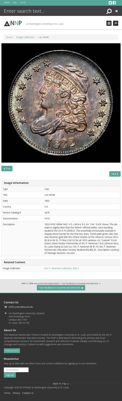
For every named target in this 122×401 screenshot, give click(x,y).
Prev (7, 168)
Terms (7, 392)
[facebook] (114, 3)
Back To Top (60, 383)
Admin (7, 2)
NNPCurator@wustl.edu (21, 306)
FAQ (15, 2)
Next (114, 173)
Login (22, 2)
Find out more (12, 350)
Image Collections (25, 37)
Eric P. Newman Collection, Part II (61, 268)
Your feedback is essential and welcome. (60, 287)
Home (9, 37)
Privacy (16, 392)
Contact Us (28, 392)
